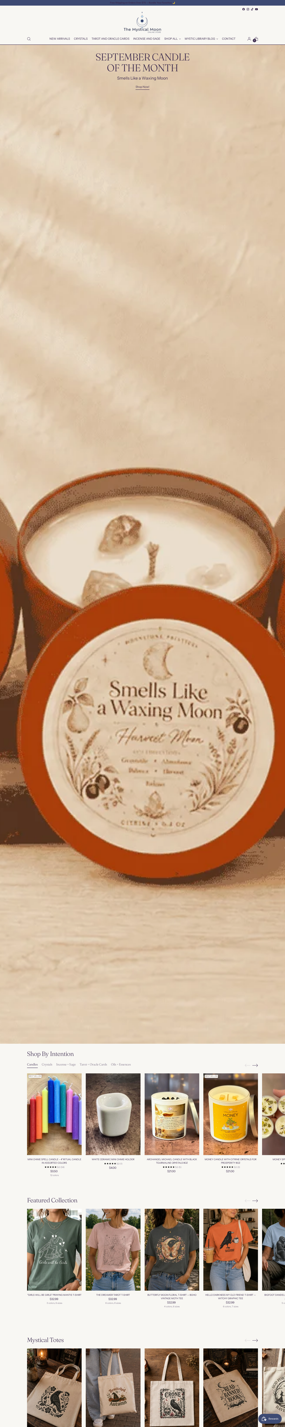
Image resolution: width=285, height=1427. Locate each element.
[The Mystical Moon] (142, 22)
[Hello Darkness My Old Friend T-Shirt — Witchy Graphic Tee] (230, 1250)
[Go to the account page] (249, 39)
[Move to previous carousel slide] (247, 1065)
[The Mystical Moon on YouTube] (256, 9)
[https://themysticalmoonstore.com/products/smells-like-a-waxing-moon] (142, 544)
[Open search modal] (29, 39)
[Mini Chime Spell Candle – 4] (54, 1114)
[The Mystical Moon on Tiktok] (252, 9)
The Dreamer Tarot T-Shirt (113, 1294)
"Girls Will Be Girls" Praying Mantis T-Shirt (54, 1294)
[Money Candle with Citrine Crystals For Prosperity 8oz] (230, 1114)
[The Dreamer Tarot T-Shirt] (113, 1250)
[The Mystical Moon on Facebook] (243, 9)
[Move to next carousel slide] (255, 1065)
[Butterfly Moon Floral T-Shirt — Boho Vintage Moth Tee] (172, 1250)
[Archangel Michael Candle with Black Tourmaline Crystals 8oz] (172, 1114)
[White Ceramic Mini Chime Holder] (113, 1114)
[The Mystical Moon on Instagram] (247, 9)
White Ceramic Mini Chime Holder (113, 1159)
